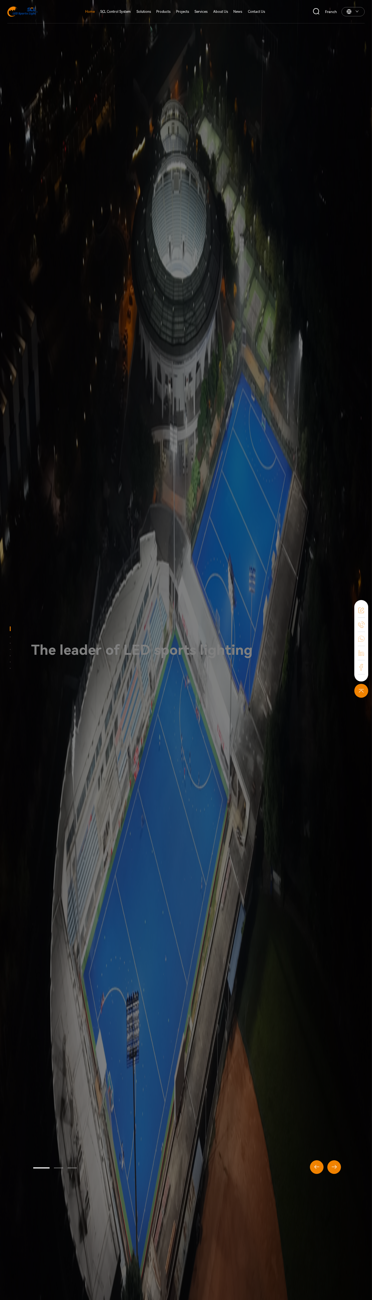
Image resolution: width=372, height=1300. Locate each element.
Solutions (143, 12)
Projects (182, 12)
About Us (220, 12)
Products (163, 12)
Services (201, 12)
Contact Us (256, 12)
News (237, 12)
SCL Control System (115, 12)
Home (90, 12)
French (331, 12)
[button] (41, 1167)
